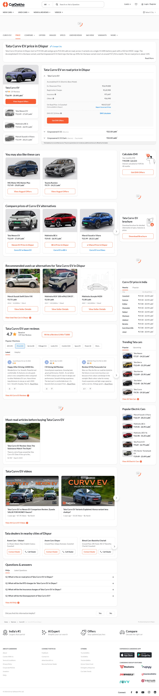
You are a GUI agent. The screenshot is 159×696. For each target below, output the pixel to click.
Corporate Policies (9, 668)
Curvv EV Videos (18, 523)
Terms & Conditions (9, 660)
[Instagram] (149, 693)
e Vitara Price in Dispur (97, 245)
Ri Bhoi (124, 304)
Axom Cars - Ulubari (15, 540)
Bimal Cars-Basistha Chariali (94, 540)
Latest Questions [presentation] (20, 570)
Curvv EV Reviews (19, 395)
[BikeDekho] (127, 667)
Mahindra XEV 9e (140, 433)
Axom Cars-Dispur (52, 540)
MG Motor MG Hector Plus (19, 183)
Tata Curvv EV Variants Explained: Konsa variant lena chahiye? (85, 510)
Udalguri (125, 320)
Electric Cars (134, 461)
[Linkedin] (155, 693)
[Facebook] (131, 693)
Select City (149, 12)
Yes (100, 613)
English (126, 4)
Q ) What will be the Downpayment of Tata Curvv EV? (27, 596)
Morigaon (125, 316)
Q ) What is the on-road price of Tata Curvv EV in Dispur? (29, 577)
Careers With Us (8, 657)
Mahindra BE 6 (51, 235)
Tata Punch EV (139, 442)
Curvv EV (7, 35)
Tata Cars (132, 399)
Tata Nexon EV (14, 235)
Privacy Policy (7, 664)
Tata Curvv (138, 389)
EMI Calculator (105, 113)
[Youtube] (142, 693)
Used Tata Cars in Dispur (19, 317)
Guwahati (125, 296)
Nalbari (125, 312)
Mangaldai (126, 308)
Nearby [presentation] (125, 287)
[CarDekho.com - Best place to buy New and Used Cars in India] (13, 4)
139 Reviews (15, 92)
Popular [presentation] (136, 287)
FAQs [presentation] (7, 570)
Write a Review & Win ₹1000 (57, 334)
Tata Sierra (138, 362)
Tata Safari (138, 380)
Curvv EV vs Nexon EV (23, 250)
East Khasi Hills (127, 328)
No (111, 613)
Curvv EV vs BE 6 (60, 250)
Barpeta (125, 324)
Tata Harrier (138, 371)
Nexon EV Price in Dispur (23, 245)
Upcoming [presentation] (137, 347)
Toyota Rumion (51, 183)
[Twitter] (137, 693)
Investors (6, 671)
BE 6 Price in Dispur (60, 245)
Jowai (124, 332)
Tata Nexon (138, 353)
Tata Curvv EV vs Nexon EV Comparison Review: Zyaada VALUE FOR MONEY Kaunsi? (31, 510)
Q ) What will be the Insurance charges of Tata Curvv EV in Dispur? (33, 589)
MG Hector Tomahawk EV (142, 452)
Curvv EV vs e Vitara (97, 250)
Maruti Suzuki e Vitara (91, 235)
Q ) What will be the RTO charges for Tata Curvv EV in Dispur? (31, 583)
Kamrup (125, 300)
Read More (149, 58)
